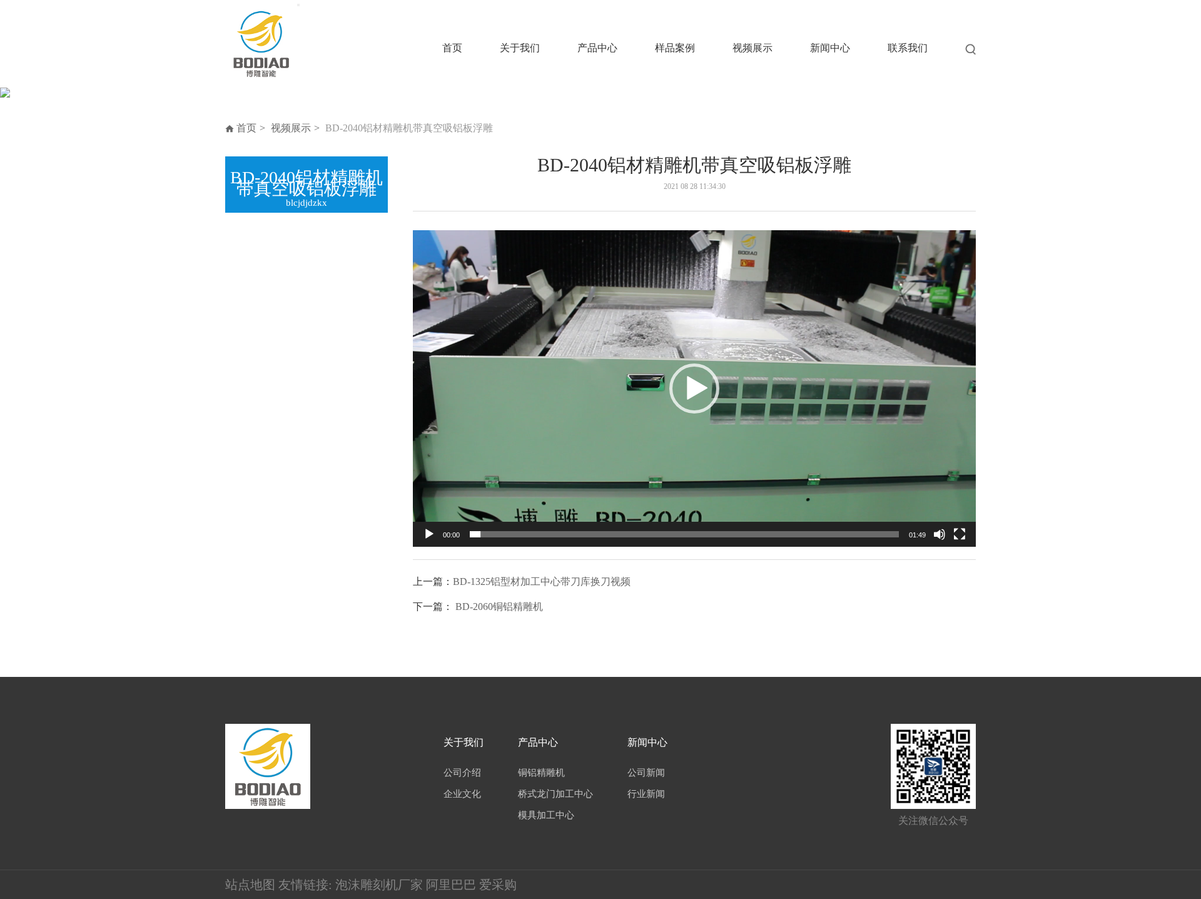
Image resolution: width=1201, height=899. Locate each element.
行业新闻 (646, 794)
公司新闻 (646, 773)
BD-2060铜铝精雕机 (499, 606)
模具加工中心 (546, 815)
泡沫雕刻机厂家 (379, 884)
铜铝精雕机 (541, 773)
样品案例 (675, 48)
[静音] (939, 534)
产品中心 (597, 48)
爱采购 (498, 884)
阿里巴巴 (451, 884)
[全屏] (959, 534)
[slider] (684, 534)
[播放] (429, 534)
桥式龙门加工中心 (555, 794)
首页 (452, 48)
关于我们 (520, 48)
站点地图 (250, 884)
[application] (694, 388)
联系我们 (908, 48)
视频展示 (752, 48)
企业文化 (462, 794)
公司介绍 (462, 773)
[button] (694, 388)
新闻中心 (830, 48)
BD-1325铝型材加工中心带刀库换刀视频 (542, 581)
